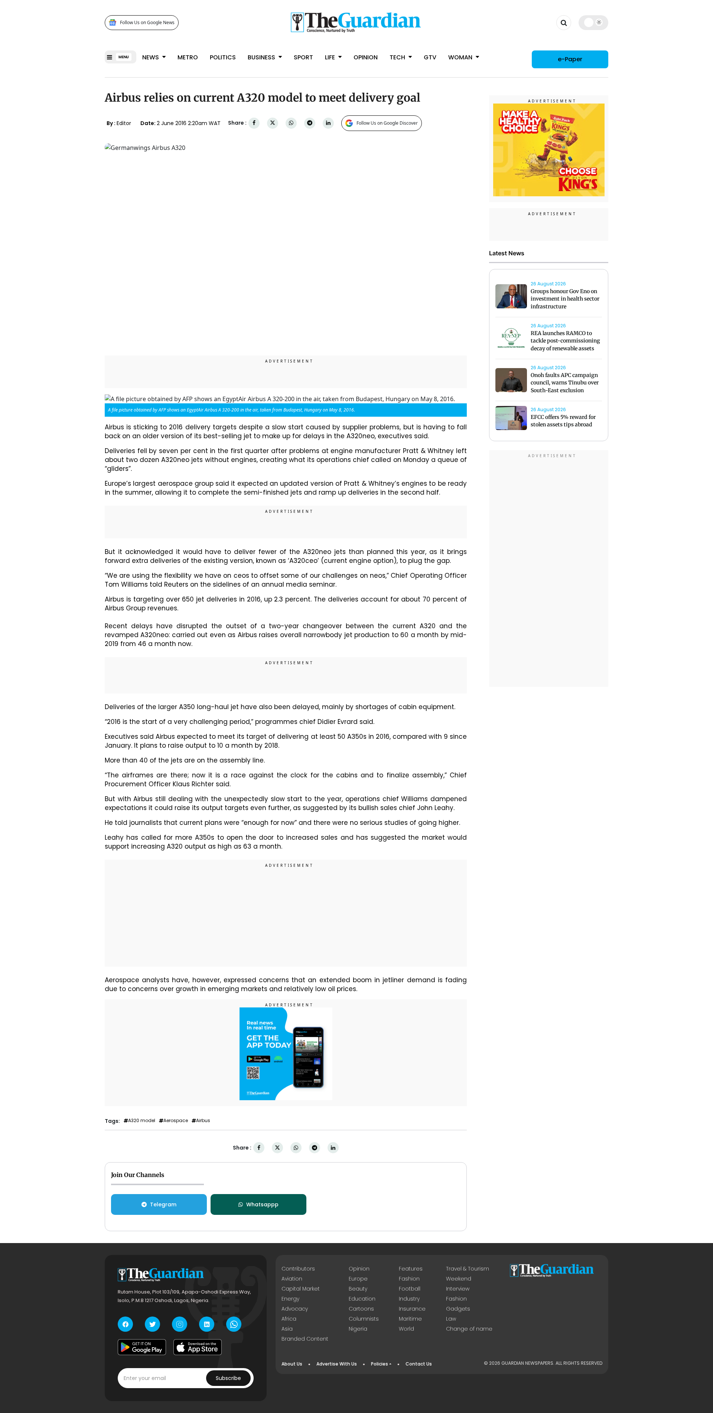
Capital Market (300, 1288)
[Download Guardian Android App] (142, 1347)
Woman (461, 57)
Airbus (203, 1120)
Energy (290, 1298)
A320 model (141, 1120)
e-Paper (570, 59)
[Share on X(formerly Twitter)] (272, 123)
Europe (358, 1278)
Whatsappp (262, 1204)
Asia (287, 1328)
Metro (188, 57)
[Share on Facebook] (254, 123)
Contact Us (419, 1364)
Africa (288, 1318)
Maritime (410, 1318)
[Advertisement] (286, 914)
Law (451, 1318)
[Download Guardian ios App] (197, 1347)
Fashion (409, 1278)
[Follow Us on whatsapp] (233, 1324)
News (151, 57)
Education (362, 1298)
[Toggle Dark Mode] (594, 22)
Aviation (291, 1278)
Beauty (358, 1288)
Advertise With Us (336, 1364)
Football (409, 1288)
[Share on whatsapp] (291, 123)
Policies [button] (379, 1364)
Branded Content (304, 1338)
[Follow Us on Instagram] (179, 1324)
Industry (409, 1298)
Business (262, 57)
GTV (430, 57)
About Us (291, 1364)
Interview (457, 1288)
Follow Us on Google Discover (387, 123)
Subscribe (228, 1378)
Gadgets (458, 1308)
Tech (398, 57)
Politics (223, 57)
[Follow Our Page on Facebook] (125, 1324)
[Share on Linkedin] (328, 123)
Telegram (163, 1204)
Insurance (412, 1308)
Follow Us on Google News (147, 22)
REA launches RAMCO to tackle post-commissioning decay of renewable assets (565, 341)
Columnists (364, 1318)
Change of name (469, 1328)
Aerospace (175, 1120)
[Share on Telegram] (309, 123)
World (406, 1328)
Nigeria (358, 1328)
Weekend (458, 1278)
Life (330, 57)
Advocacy (294, 1308)
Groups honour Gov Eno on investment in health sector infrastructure (565, 299)
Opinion (366, 57)
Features (411, 1268)
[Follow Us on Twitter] (152, 1324)
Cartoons (361, 1308)
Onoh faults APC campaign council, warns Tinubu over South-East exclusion (565, 383)
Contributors (298, 1268)
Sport (303, 57)
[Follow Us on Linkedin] (206, 1324)
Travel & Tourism (467, 1268)
